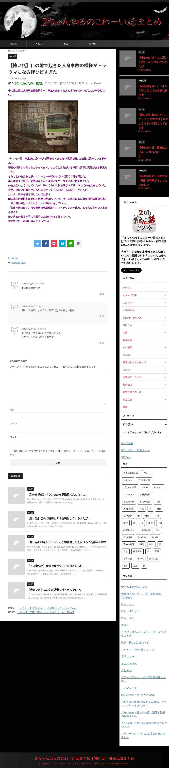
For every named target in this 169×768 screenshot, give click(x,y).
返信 (102, 293)
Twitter (92, 43)
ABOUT (39, 43)
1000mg (126, 457)
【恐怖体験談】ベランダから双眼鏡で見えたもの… (57, 494)
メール (13, 423)
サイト (13, 437)
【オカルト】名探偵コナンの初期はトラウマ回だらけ (47, 608)
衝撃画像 (137, 551)
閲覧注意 (153, 558)
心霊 (160, 523)
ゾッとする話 (129, 487)
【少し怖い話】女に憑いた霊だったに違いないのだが (153, 62)
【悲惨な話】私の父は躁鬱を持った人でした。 (55, 589)
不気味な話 (145, 501)
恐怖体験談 (128, 544)
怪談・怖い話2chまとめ (135, 642)
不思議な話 (145, 494)
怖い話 (15, 258)
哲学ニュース (129, 656)
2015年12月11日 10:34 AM (33, 329)
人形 (158, 501)
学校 (125, 523)
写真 (142, 508)
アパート (148, 473)
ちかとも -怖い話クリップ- (138, 649)
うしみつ (126, 670)
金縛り (140, 558)
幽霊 (150, 523)
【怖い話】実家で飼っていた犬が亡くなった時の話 (45, 612)
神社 (151, 544)
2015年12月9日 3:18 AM (32, 306)
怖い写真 (127, 537)
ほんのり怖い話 (130, 473)
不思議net (127, 443)
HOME (13, 43)
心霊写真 (146, 530)
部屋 (157, 551)
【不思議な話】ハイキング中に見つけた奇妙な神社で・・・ (153, 90)
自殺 (125, 551)
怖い (158, 530)
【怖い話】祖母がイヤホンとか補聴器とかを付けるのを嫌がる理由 (66, 542)
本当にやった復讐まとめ (135, 450)
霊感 (135, 565)
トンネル (158, 487)
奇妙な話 (127, 515)
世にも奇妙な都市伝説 (134, 587)
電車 (23, 262)
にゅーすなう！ (130, 611)
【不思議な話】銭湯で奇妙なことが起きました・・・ (59, 565)
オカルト (127, 480)
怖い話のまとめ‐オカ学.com (138, 694)
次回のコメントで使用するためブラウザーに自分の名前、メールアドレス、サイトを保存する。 (57, 452)
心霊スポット (129, 530)
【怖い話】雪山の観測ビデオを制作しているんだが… (58, 518)
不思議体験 (128, 501)
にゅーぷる (127, 618)
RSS (66, 43)
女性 (147, 515)
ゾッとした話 (143, 480)
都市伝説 (127, 558)
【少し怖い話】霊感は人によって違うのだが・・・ (153, 152)
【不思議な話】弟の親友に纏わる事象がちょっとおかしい (153, 180)
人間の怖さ (128, 508)
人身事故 (16, 262)
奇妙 (159, 508)
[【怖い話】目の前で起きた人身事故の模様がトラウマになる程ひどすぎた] (62, 243)
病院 (142, 544)
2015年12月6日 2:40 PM (32, 283)
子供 (157, 515)
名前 (12, 409)
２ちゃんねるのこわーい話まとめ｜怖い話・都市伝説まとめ (84, 758)
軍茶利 (125, 625)
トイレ (145, 487)
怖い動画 (141, 537)
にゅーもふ (127, 604)
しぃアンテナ (129, 688)
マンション (128, 494)
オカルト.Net (129, 663)
